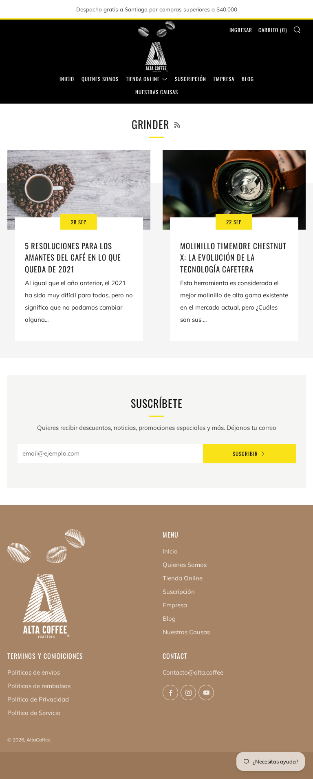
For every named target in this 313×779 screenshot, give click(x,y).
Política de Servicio (34, 713)
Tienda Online (143, 79)
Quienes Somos (100, 79)
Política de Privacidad (38, 699)
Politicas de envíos (33, 672)
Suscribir (245, 453)
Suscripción (190, 79)
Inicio (67, 79)
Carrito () (272, 30)
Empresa (224, 79)
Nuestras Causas (156, 92)
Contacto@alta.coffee (193, 672)
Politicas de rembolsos (39, 686)
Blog (248, 79)
